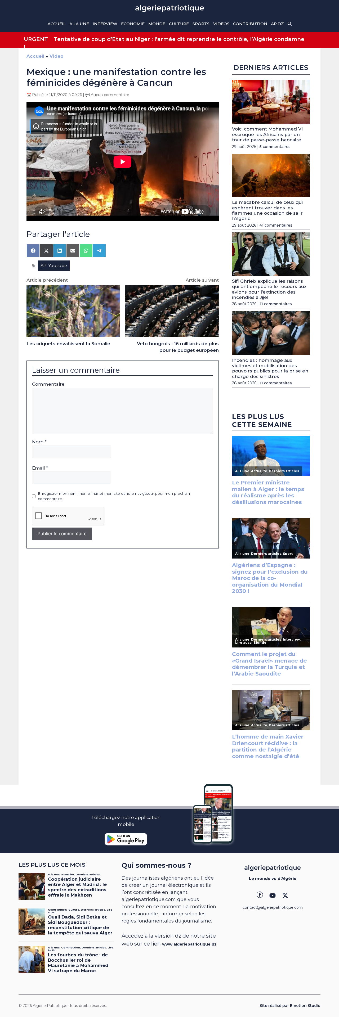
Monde (156, 23)
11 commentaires (276, 304)
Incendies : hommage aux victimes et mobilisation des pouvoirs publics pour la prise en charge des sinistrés (270, 368)
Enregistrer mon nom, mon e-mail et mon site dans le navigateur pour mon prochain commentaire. (114, 496)
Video (57, 56)
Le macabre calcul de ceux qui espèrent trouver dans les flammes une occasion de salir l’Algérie (267, 210)
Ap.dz (277, 23)
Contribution (250, 23)
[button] (289, 24)
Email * (40, 468)
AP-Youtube (54, 265)
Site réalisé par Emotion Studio (290, 1005)
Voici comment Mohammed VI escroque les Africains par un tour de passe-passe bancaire (267, 134)
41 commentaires (276, 225)
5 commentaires (275, 146)
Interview (105, 23)
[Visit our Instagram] (272, 895)
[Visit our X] (285, 895)
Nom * (39, 441)
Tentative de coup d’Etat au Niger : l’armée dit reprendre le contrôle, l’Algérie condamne (179, 39)
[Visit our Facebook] (260, 895)
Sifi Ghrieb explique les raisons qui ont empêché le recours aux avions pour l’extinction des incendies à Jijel (269, 289)
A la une (79, 23)
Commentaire (48, 384)
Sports (201, 23)
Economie (133, 23)
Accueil (57, 23)
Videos (221, 23)
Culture (179, 23)
